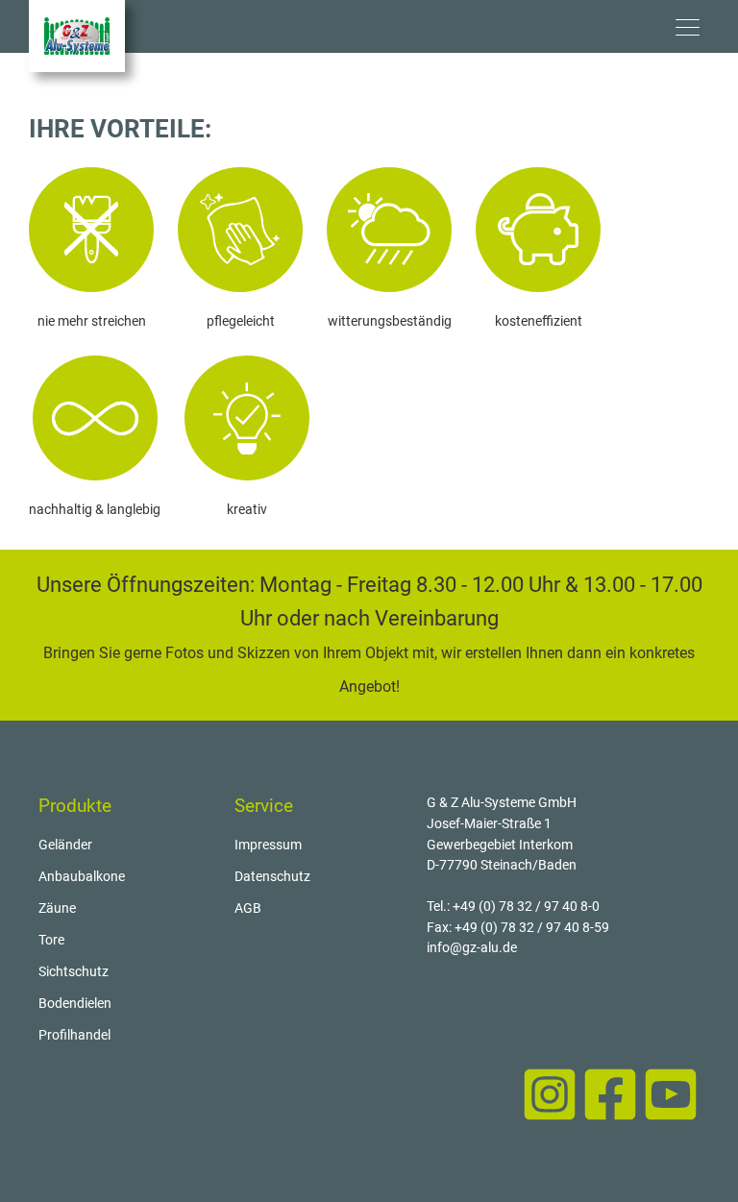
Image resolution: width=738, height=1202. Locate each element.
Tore (51, 940)
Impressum (268, 845)
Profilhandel (74, 1035)
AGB (247, 908)
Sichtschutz (73, 972)
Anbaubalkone (81, 877)
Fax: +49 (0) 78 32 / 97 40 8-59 (518, 928)
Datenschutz (272, 877)
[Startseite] (77, 36)
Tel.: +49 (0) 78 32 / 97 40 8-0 (513, 906)
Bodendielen (74, 1003)
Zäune (57, 908)
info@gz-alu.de (472, 948)
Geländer (65, 845)
